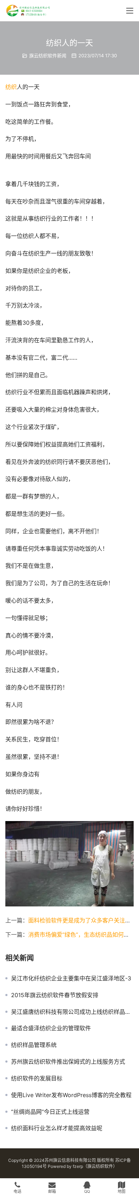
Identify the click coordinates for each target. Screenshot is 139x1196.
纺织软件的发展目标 (36, 1078)
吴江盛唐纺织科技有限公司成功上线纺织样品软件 (72, 1012)
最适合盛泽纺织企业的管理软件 (51, 1028)
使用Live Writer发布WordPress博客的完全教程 (71, 1095)
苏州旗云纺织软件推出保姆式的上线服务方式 (68, 1061)
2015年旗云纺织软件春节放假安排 (54, 995)
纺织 (11, 86)
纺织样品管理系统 (34, 1045)
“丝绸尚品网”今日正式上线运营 (50, 1111)
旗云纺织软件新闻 (47, 55)
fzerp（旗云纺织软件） (95, 1166)
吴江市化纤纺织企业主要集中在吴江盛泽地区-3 (71, 978)
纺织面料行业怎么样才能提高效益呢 (56, 1128)
